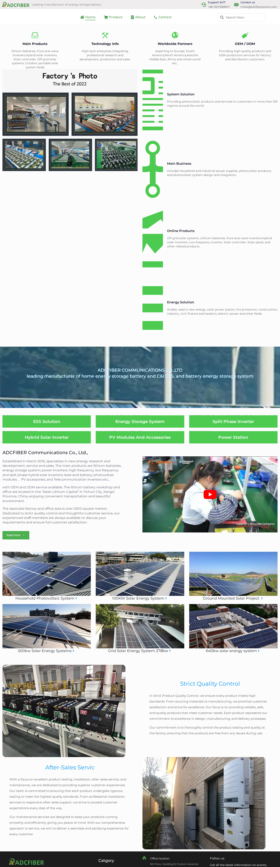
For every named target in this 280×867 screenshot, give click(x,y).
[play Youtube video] (210, 494)
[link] (26, 861)
